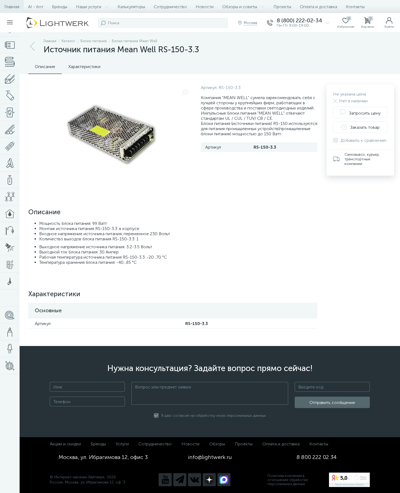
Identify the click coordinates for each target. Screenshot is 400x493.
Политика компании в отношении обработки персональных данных (287, 480)
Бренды (59, 6)
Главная (11, 6)
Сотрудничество (170, 6)
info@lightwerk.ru (210, 457)
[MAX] (223, 479)
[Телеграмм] (179, 479)
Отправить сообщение (332, 402)
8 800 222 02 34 (317, 457)
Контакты (355, 6)
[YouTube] (165, 479)
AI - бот (35, 6)
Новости (205, 6)
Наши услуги (88, 6)
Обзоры (217, 443)
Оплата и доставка (318, 6)
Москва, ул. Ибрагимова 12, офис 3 (103, 457)
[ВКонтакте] (194, 479)
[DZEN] (209, 479)
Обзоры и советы (239, 6)
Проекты (282, 6)
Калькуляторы (131, 6)
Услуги (122, 443)
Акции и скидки (65, 443)
